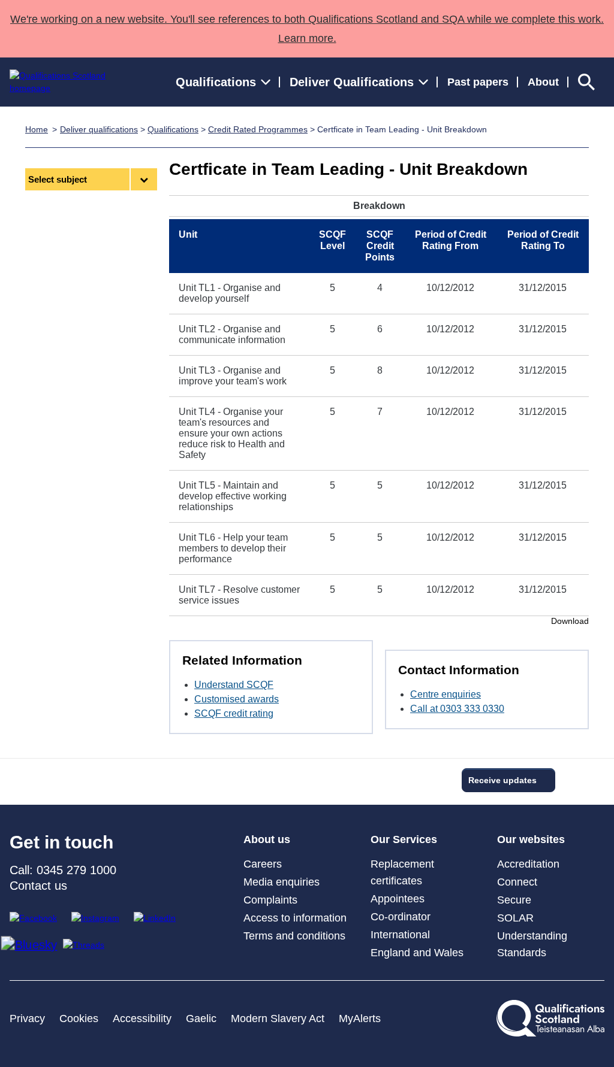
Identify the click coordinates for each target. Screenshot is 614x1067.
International (400, 935)
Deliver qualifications (99, 129)
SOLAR (515, 918)
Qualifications (173, 129)
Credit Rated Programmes (258, 129)
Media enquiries (281, 882)
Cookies (78, 1018)
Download (570, 621)
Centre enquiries (445, 694)
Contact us (38, 885)
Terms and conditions (294, 936)
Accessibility (142, 1018)
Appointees (398, 899)
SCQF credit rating (233, 713)
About (543, 82)
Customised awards (236, 699)
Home (36, 129)
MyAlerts (360, 1018)
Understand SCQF (233, 685)
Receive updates (502, 780)
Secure (514, 900)
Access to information (295, 918)
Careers (262, 864)
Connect (517, 882)
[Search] (586, 82)
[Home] (69, 82)
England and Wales (417, 953)
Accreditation (528, 864)
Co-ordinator (401, 917)
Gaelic (201, 1018)
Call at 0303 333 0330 (457, 709)
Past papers (477, 82)
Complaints (270, 900)
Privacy (27, 1018)
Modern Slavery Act (277, 1018)
